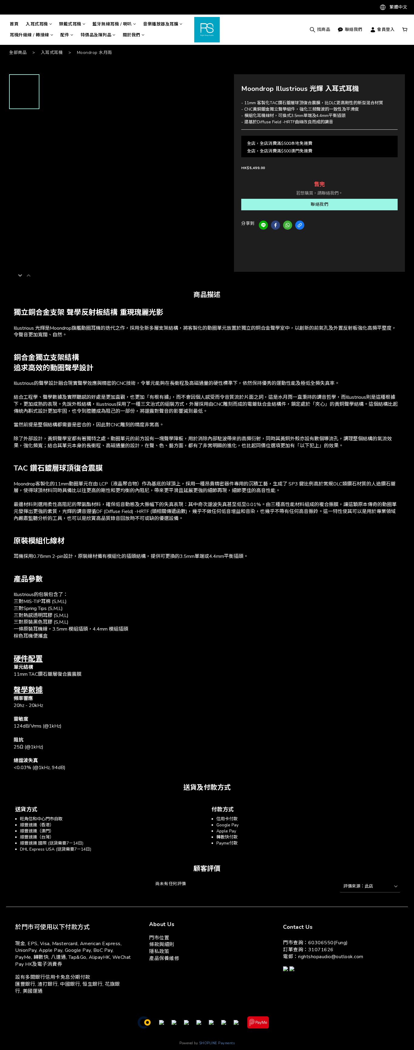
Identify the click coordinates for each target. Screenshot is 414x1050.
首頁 (14, 24)
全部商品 (18, 52)
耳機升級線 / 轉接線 (29, 35)
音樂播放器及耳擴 (160, 24)
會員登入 (385, 29)
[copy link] (299, 225)
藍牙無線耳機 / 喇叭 (112, 24)
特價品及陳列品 (96, 35)
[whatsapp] (287, 225)
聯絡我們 (319, 204)
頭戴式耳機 (70, 24)
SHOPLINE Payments (217, 1043)
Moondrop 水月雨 (94, 52)
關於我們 (131, 35)
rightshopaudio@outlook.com (330, 956)
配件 (64, 35)
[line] (263, 225)
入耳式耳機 (37, 24)
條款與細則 (161, 944)
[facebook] (275, 225)
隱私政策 (159, 951)
